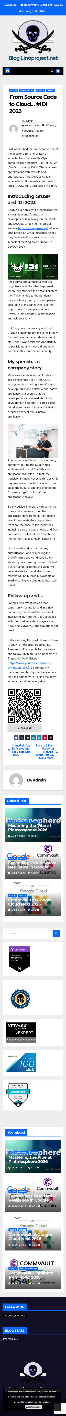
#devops (27, 130)
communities (26, 90)
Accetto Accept (33, 1406)
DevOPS (40, 90)
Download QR (24, 728)
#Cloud (50, 125)
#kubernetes (30, 135)
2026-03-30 (19, 1283)
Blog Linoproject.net (33, 58)
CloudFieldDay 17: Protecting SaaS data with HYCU (21, 750)
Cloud (13, 90)
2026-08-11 (19, 1167)
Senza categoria (28, 1268)
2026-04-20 (19, 1245)
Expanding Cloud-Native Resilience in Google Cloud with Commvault (32, 867)
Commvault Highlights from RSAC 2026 (30, 1275)
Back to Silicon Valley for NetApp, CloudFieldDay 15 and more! (45, 752)
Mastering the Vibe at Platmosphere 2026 (29, 827)
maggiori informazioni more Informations (32, 1402)
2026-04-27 (19, 1206)
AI (10, 821)
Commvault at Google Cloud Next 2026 (29, 902)
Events (50, 90)
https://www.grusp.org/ (33, 228)
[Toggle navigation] (30, 70)
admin (29, 121)
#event (39, 130)
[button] (52, 71)
